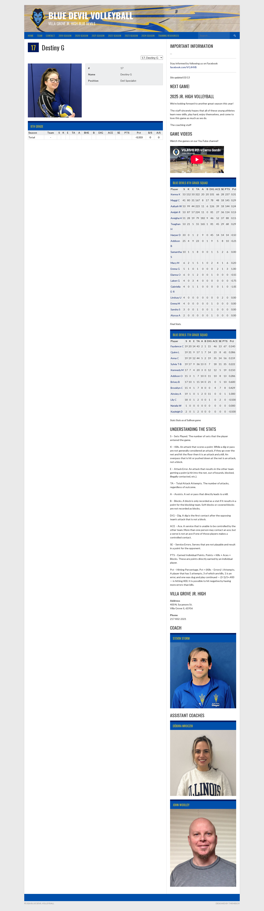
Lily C (174, 399)
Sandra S (175, 309)
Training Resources (168, 35)
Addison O (177, 375)
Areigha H (176, 218)
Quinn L (175, 352)
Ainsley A (176, 393)
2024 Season (147, 35)
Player (174, 189)
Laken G (175, 280)
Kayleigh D (177, 411)
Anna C (175, 358)
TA (197, 189)
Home (30, 35)
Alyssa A (175, 315)
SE (222, 189)
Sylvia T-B (176, 364)
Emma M (175, 303)
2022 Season (114, 35)
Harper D (176, 234)
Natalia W (176, 405)
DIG (212, 189)
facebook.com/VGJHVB (183, 67)
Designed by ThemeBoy (228, 903)
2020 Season (81, 35)
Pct (234, 189)
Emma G (175, 268)
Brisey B (175, 381)
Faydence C (177, 346)
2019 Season (65, 35)
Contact (50, 35)
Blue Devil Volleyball (90, 15)
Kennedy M (177, 370)
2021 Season (98, 35)
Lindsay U (176, 297)
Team (39, 35)
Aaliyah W (176, 206)
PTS (227, 189)
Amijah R (175, 212)
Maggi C (175, 200)
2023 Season (131, 35)
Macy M (175, 262)
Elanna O (176, 274)
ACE (217, 189)
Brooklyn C (177, 387)
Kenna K (175, 194)
